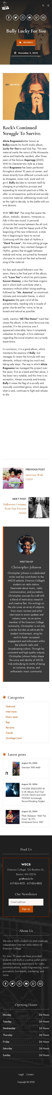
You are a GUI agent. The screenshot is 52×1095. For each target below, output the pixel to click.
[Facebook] (9, 17)
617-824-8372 (17, 883)
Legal (21, 1074)
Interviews (11, 711)
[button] (43, 5)
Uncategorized (13, 738)
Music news (12, 717)
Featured (10, 706)
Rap (8, 722)
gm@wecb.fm (26, 879)
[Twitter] (15, 17)
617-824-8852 (34, 883)
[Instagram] (22, 17)
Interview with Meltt (31, 767)
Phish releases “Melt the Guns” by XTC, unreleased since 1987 (34, 819)
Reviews (28, 42)
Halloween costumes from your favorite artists (14, 509)
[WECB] (5, 5)
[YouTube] (29, 17)
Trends (9, 733)
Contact (30, 1074)
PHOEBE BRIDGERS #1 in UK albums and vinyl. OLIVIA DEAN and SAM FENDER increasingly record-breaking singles (33, 795)
